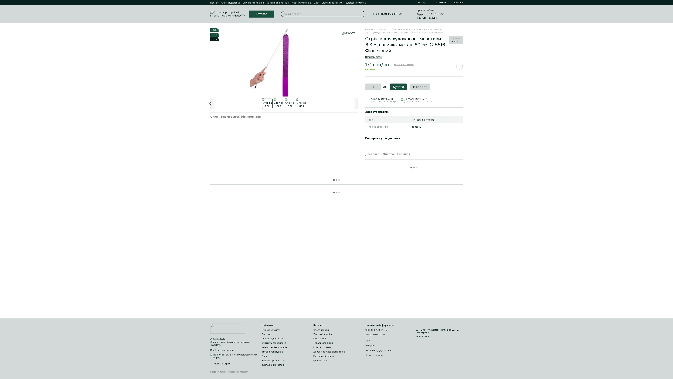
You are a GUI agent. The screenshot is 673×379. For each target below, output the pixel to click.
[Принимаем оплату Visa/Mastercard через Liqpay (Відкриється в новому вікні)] (233, 356)
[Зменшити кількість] (367, 87)
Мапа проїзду (422, 336)
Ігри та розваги (322, 347)
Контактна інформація (278, 2)
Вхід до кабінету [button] (271, 329)
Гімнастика (319, 338)
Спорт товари (321, 329)
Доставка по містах (356, 2)
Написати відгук (373, 57)
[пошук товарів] (362, 14)
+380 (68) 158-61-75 (387, 14)
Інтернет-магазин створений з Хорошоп (229, 372)
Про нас (214, 2)
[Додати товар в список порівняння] (449, 66)
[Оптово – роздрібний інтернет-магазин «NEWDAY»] (227, 328)
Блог (316, 2)
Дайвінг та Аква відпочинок (329, 351)
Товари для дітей (323, 342)
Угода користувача (301, 2)
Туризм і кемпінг (322, 334)
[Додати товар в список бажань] (459, 66)
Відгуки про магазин (332, 2)
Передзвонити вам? (375, 334)
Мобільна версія (221, 363)
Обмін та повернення (253, 2)
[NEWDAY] (348, 33)
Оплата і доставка (230, 2)
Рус (424, 3)
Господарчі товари (323, 356)
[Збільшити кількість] (378, 87)
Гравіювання (320, 360)
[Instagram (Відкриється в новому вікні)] (374, 2)
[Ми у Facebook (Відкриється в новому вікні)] (370, 2)
